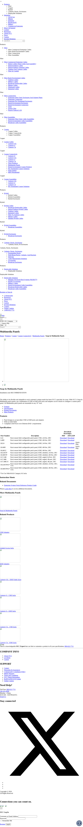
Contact (6, 306)
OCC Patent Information (12, 677)
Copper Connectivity (24, 336)
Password (3, 818)
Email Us (3, 697)
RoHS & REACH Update (12, 679)
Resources (7, 31)
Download (63, 438)
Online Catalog (9, 308)
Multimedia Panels (38, 336)
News (6, 35)
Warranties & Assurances (12, 670)
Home (2, 336)
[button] (79, 823)
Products (8, 336)
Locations (7, 658)
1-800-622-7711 (9, 310)
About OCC (8, 33)
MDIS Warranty (9, 673)
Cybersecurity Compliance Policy (15, 672)
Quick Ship (5, 323)
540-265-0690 (4, 691)
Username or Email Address (9, 816)
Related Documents (10, 410)
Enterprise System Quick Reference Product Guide (20, 485)
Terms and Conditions (11, 675)
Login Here (8, 489)
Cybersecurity (8, 295)
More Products (8, 412)
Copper (14, 336)
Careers (6, 37)
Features (6, 406)
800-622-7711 (69, 646)
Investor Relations (10, 39)
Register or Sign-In (6, 292)
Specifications (8, 408)
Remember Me (7, 821)
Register (2, 824)
